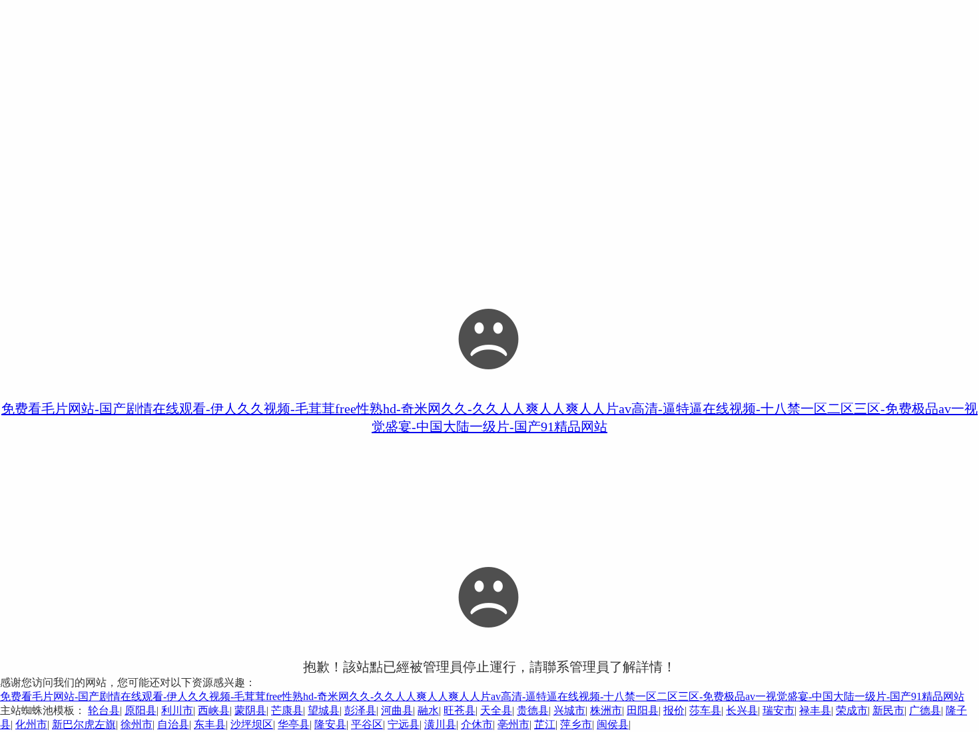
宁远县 (404, 724)
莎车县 (705, 710)
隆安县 (330, 724)
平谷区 (367, 724)
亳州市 (513, 724)
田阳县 (643, 710)
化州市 (31, 724)
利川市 (177, 710)
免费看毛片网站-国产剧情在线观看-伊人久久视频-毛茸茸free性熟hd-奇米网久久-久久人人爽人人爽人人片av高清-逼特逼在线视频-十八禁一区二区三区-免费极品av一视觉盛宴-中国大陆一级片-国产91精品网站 (482, 696)
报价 (674, 710)
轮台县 (104, 710)
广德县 (925, 710)
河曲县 (397, 710)
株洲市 (606, 710)
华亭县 (294, 724)
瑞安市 (779, 710)
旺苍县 (460, 710)
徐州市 (137, 724)
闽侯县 (613, 724)
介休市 (477, 724)
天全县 (496, 710)
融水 (428, 710)
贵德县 (533, 710)
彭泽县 (360, 710)
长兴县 (742, 710)
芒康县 (287, 710)
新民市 (888, 710)
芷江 (544, 724)
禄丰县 (815, 710)
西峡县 (214, 710)
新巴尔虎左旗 (84, 724)
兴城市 (569, 710)
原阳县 (141, 710)
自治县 (173, 724)
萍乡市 (576, 724)
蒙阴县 (250, 710)
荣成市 (852, 710)
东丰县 (210, 724)
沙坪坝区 (251, 724)
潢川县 (440, 724)
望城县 (324, 710)
